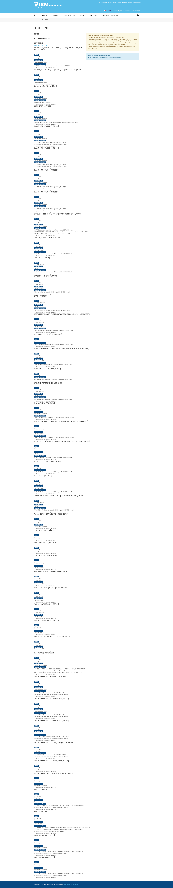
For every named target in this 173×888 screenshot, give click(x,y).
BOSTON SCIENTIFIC (69, 15)
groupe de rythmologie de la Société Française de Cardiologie (124, 2)
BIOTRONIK (55, 15)
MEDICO (82, 15)
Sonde (36, 34)
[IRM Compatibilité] (48, 5)
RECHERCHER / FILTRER (41, 45)
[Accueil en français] (35, 14)
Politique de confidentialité (133, 11)
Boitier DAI (38, 43)
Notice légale (118, 11)
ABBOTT (44, 15)
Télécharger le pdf (95, 57)
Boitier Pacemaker (42, 38)
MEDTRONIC (93, 15)
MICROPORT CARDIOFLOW (110, 15)
